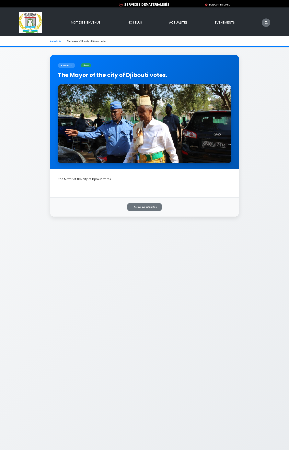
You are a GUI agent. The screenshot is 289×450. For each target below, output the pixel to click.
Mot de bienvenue (85, 22)
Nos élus (135, 22)
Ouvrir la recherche (266, 22)
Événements (225, 22)
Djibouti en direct (220, 4)
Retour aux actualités (145, 207)
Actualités (178, 22)
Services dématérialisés (146, 4)
